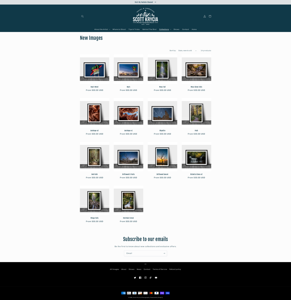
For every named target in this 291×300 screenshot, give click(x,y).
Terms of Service (160, 269)
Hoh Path (95, 174)
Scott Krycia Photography (141, 297)
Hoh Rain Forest (128, 218)
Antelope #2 (94, 131)
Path (196, 131)
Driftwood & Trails (128, 174)
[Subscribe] (164, 253)
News (139, 269)
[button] (82, 16)
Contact (147, 269)
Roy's (128, 87)
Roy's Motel (94, 87)
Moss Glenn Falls (196, 87)
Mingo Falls (95, 218)
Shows (131, 269)
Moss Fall (162, 87)
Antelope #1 (128, 131)
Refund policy (175, 269)
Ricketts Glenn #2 (196, 174)
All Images (114, 269)
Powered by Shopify (156, 297)
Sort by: (173, 51)
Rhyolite (162, 131)
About (123, 269)
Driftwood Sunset (162, 174)
